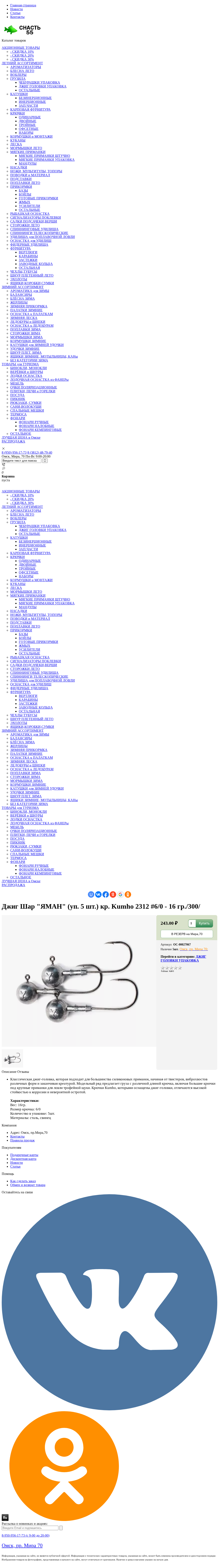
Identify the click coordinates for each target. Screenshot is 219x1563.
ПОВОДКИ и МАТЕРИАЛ (30, 175)
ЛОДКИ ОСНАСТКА (26, 376)
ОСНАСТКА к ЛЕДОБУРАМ (31, 325)
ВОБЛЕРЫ (18, 75)
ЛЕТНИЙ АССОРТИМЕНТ (22, 63)
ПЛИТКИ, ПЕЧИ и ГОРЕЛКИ (32, 391)
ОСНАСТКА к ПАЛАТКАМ (31, 314)
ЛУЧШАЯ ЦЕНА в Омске (21, 437)
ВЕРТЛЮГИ (28, 252)
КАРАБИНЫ (28, 256)
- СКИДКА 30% (22, 59)
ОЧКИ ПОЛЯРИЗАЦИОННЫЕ (33, 387)
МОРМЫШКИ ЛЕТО (26, 148)
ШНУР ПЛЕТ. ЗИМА (26, 352)
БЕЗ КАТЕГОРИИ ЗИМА (29, 360)
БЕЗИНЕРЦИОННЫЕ (35, 98)
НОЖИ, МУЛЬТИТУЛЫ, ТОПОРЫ (36, 171)
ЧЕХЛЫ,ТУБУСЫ (23, 271)
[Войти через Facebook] (105, 894)
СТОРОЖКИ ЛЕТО (25, 225)
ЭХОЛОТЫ (18, 279)
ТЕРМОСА (18, 414)
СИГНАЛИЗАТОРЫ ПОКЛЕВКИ (35, 217)
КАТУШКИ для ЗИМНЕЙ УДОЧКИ (37, 345)
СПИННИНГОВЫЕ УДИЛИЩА (34, 229)
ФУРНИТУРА (20, 248)
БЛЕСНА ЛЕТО (22, 71)
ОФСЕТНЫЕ (28, 129)
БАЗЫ (23, 190)
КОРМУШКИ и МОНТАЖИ (31, 136)
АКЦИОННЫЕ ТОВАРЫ (21, 48)
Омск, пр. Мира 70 (22, 1545)
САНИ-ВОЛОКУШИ (25, 406)
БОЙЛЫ (25, 194)
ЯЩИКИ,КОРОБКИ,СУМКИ (32, 283)
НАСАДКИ (18, 167)
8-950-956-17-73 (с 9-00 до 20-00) (25, 1535)
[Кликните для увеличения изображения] (79, 981)
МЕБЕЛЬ (17, 383)
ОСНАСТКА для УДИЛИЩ (30, 240)
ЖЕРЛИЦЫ (19, 302)
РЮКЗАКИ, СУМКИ (25, 403)
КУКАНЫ (17, 140)
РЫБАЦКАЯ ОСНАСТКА (30, 213)
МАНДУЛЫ (28, 163)
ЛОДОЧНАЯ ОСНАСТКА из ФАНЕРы (39, 379)
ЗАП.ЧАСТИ (28, 105)
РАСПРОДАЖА (13, 441)
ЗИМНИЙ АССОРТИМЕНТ (23, 287)
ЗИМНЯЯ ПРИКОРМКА (28, 306)
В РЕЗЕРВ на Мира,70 (187, 934)
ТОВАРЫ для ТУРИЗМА (20, 364)
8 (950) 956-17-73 (14, 452)
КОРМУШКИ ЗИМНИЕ (28, 341)
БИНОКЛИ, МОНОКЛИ (28, 368)
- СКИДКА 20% (22, 55)
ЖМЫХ (24, 202)
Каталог (14, 40)
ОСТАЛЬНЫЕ (29, 90)
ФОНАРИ (17, 418)
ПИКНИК (17, 399)
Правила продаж (22, 1140)
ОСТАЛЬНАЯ (29, 268)
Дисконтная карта (23, 1159)
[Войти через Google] (120, 894)
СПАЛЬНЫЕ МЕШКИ (27, 410)
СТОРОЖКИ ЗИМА (25, 333)
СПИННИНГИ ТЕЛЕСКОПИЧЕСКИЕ (39, 233)
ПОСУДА (17, 395)
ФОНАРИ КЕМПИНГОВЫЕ (40, 430)
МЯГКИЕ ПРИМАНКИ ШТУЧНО (44, 156)
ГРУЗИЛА (18, 78)
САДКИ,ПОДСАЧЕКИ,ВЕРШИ (33, 221)
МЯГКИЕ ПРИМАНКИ (28, 152)
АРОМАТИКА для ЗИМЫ (29, 291)
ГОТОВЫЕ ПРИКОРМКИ (38, 198)
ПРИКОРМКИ (21, 186)
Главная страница (23, 5)
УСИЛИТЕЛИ (29, 206)
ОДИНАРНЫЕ (30, 117)
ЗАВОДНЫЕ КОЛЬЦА (36, 264)
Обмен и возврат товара (27, 1185)
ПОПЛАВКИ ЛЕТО (25, 183)
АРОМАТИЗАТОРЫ (25, 67)
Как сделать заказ (23, 1181)
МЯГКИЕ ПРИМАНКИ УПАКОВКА (47, 159)
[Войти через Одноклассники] (128, 894)
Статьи (15, 13)
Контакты (17, 17)
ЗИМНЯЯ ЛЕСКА (23, 318)
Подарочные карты (24, 1155)
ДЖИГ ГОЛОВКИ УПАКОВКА (43, 86)
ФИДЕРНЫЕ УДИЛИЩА (29, 244)
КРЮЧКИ (17, 113)
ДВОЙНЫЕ (27, 121)
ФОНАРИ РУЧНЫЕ (34, 422)
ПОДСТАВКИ (21, 179)
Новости (16, 9)
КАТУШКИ (19, 94)
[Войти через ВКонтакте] (98, 894)
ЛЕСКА (16, 144)
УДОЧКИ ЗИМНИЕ (25, 349)
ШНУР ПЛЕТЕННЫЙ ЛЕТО (31, 275)
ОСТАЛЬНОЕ (20, 433)
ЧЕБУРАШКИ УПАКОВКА (39, 82)
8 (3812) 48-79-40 (39, 452)
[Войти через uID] (91, 894)
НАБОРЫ (26, 132)
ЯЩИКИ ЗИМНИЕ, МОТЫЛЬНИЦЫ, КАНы (44, 356)
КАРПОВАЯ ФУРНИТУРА (30, 109)
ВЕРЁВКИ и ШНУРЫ (26, 372)
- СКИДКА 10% (22, 51)
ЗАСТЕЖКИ (28, 260)
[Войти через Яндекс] (113, 894)
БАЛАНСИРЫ (21, 295)
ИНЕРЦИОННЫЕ (32, 102)
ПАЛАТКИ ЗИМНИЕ (26, 310)
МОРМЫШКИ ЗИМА (26, 337)
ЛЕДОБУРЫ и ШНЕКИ (27, 322)
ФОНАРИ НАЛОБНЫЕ (36, 426)
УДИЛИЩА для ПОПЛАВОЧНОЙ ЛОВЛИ (42, 237)
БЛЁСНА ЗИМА (22, 298)
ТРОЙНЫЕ (27, 125)
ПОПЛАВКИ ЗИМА (25, 329)
